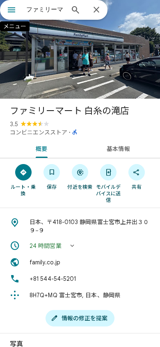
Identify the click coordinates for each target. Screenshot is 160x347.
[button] (80, 246)
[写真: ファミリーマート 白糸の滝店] (80, 49)
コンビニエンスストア (38, 132)
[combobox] (45, 9)
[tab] (40, 148)
